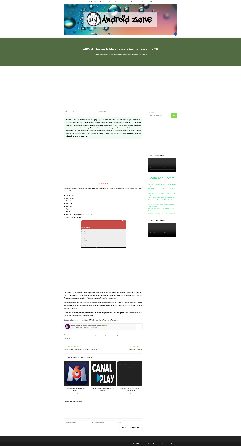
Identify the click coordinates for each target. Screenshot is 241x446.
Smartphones (142, 1)
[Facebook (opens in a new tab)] (175, 34)
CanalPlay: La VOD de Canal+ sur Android (103, 389)
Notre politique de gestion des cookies (167, 443)
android (82, 335)
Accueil (88, 1)
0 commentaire (90, 112)
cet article (103, 125)
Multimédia (110, 54)
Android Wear (124, 1)
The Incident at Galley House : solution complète (161, 197)
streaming (98, 336)
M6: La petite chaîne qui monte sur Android (76, 389)
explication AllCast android (126, 335)
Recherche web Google (90, 327)
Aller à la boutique (77, 327)
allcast (74, 335)
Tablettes (151, 1)
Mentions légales (152, 443)
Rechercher (151, 112)
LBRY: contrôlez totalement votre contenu (129, 389)
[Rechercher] (174, 115)
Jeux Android (101, 1)
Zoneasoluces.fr (142, 443)
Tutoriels (117, 1)
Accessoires (134, 1)
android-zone (90, 335)
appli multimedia (111, 335)
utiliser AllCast (129, 336)
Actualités (93, 1)
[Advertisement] (120, 86)
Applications (109, 1)
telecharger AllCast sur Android (113, 336)
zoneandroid (68, 338)
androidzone (100, 335)
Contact (135, 443)
